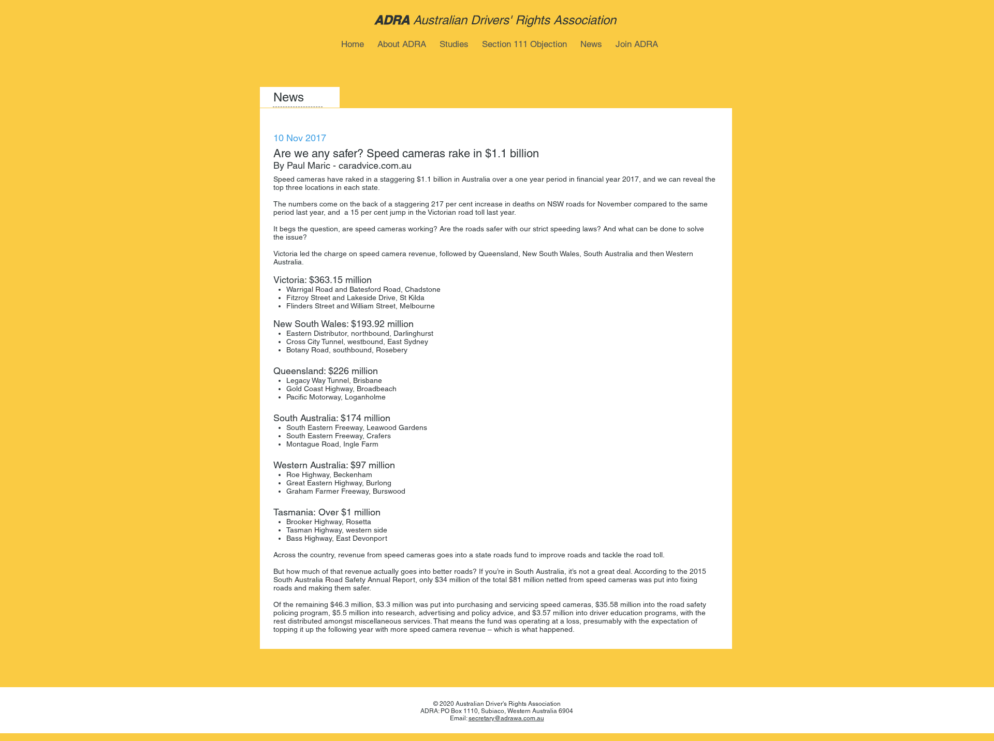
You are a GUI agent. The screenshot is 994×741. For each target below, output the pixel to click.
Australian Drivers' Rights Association (514, 20)
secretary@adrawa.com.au (506, 718)
